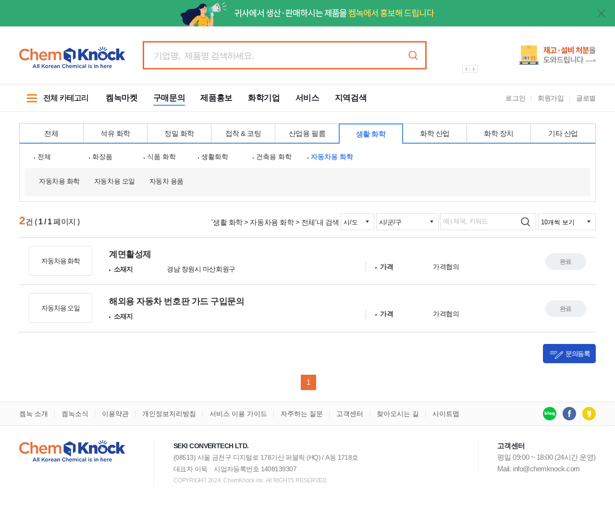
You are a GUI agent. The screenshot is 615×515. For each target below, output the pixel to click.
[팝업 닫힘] (601, 13)
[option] (524, 59)
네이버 (549, 413)
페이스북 (569, 413)
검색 (412, 55)
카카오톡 (589, 413)
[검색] (525, 222)
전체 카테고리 (53, 103)
